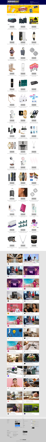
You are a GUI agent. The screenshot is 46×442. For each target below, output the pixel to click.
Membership (8, 430)
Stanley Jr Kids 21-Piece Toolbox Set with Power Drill (34, 29)
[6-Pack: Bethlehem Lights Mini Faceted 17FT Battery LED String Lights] (23, 228)
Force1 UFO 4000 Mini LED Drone (34, 106)
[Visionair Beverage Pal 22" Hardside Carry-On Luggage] (23, 56)
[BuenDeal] (15, 435)
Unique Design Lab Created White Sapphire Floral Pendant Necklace (22, 247)
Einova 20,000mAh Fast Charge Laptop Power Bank (23, 216)
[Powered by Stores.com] (23, 439)
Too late (12, 26)
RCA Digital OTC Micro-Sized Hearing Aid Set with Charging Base (23, 138)
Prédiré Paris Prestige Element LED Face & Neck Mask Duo (23, 122)
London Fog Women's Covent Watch (12, 153)
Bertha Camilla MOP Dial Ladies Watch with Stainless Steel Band (12, 60)
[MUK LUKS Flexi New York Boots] (12, 72)
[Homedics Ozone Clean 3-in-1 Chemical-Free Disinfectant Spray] (34, 134)
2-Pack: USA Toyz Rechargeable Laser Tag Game (34, 185)
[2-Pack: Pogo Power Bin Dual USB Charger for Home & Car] (23, 103)
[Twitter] (26, 434)
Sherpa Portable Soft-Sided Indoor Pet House (12, 247)
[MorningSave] (15, 434)
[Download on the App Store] (25, 432)
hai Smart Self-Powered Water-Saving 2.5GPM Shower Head (23, 169)
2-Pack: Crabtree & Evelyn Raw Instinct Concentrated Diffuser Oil (23, 91)
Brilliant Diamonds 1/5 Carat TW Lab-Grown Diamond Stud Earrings (34, 201)
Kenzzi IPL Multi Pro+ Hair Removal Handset (12, 216)
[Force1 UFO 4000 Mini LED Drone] (34, 103)
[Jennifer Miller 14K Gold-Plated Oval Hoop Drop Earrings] (23, 197)
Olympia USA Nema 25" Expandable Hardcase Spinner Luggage (12, 201)
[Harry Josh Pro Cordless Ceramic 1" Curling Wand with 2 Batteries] (12, 134)
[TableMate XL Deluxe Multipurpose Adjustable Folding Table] (12, 103)
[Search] (31, 1)
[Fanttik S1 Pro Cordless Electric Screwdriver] (12, 181)
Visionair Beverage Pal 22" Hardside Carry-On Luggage (23, 60)
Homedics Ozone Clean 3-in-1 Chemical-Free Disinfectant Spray (34, 138)
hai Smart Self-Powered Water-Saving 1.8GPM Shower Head (12, 122)
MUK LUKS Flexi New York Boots (12, 75)
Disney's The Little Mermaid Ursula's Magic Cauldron (34, 232)
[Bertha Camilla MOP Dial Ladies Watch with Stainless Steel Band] (12, 56)
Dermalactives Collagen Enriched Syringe (34, 216)
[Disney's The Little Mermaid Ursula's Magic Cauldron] (34, 228)
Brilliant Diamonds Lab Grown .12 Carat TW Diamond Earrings (34, 60)
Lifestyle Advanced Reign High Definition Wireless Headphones (34, 122)
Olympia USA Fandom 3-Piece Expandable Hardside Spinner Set (23, 29)
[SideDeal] (9, 435)
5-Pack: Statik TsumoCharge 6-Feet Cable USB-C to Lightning (12, 232)
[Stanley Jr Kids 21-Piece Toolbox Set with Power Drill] (34, 25)
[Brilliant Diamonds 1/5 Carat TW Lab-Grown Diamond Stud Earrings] (34, 197)
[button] (7, 4)
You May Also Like (10, 253)
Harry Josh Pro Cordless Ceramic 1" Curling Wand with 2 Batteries (12, 138)
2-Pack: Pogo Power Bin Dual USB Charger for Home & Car (22, 107)
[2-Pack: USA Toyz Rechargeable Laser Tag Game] (34, 181)
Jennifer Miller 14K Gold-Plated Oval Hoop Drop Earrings (23, 201)
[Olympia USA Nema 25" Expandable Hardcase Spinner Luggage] (12, 197)
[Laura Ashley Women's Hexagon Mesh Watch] (23, 181)
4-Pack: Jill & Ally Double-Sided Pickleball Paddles (34, 76)
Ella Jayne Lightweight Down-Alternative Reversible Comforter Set (12, 29)
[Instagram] (24, 434)
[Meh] (9, 434)
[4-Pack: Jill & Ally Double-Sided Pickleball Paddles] (34, 72)
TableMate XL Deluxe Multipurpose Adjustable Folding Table (12, 107)
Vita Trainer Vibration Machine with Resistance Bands (33, 91)
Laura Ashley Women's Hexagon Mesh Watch (23, 185)
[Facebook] (23, 434)
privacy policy (17, 427)
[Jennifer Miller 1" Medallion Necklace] (34, 150)
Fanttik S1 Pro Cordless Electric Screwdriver (12, 185)
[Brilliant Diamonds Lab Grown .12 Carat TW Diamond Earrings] (34, 56)
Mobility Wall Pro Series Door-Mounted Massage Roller (23, 154)
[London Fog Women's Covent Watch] (12, 150)
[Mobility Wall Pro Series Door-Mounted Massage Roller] (23, 150)
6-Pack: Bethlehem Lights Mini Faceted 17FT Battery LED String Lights (23, 232)
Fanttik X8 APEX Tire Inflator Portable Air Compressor (23, 44)
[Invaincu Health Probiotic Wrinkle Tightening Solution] (23, 72)
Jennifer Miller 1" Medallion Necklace (34, 153)
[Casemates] (12, 437)
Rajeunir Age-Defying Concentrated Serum (12, 91)
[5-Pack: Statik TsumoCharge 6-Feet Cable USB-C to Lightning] (12, 228)
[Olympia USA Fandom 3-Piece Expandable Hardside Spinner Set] (23, 25)
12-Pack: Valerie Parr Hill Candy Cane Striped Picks (34, 169)
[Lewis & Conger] (15, 432)
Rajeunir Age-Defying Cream (34, 247)
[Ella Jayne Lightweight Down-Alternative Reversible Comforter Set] (12, 25)
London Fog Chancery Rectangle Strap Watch (34, 44)
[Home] (13, 1)
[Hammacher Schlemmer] (9, 432)
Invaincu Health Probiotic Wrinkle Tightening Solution (23, 76)
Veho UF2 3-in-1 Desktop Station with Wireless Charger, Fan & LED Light (12, 169)
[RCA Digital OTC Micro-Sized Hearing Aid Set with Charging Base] (23, 134)
